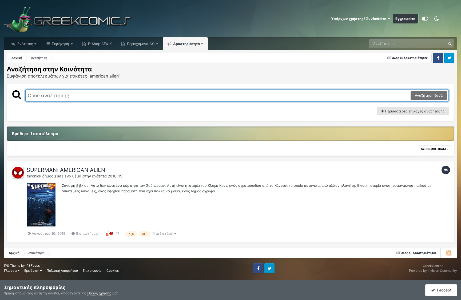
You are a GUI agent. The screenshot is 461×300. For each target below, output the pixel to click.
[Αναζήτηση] (450, 43)
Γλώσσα (11, 271)
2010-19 (115, 176)
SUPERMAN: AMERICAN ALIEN (66, 170)
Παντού (433, 44)
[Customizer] (425, 18)
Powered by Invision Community (433, 271)
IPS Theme (12, 265)
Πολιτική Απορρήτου (62, 271)
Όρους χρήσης (99, 293)
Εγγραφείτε (405, 19)
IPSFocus (33, 265)
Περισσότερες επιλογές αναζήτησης (414, 111)
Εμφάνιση (32, 271)
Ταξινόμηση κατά (433, 149)
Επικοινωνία (92, 271)
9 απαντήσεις (86, 233)
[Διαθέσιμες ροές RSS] (448, 253)
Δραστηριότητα (186, 44)
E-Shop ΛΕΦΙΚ (99, 44)
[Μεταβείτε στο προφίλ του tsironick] (18, 173)
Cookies (112, 271)
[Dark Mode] (436, 18)
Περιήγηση (60, 44)
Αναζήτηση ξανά (429, 95)
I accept (443, 290)
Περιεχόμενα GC (140, 44)
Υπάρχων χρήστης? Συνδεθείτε (359, 19)
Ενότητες (25, 44)
